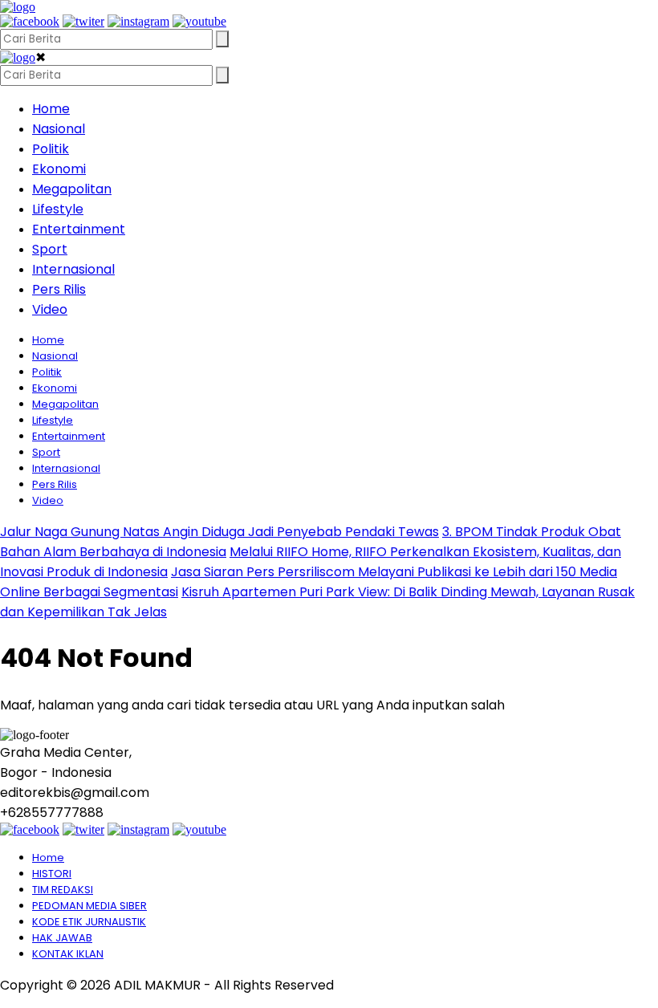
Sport (49, 249)
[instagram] (138, 21)
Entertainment (78, 229)
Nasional (58, 129)
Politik (50, 149)
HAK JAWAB (62, 937)
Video (49, 309)
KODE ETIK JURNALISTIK (89, 921)
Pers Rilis (59, 289)
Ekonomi (59, 169)
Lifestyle (57, 209)
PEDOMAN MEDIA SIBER (89, 905)
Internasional (73, 269)
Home (51, 109)
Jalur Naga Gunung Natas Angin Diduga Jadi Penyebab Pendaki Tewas (219, 531)
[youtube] (199, 21)
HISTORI (51, 873)
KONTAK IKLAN (68, 953)
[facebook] (29, 21)
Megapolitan (72, 189)
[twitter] (83, 21)
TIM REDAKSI (62, 889)
